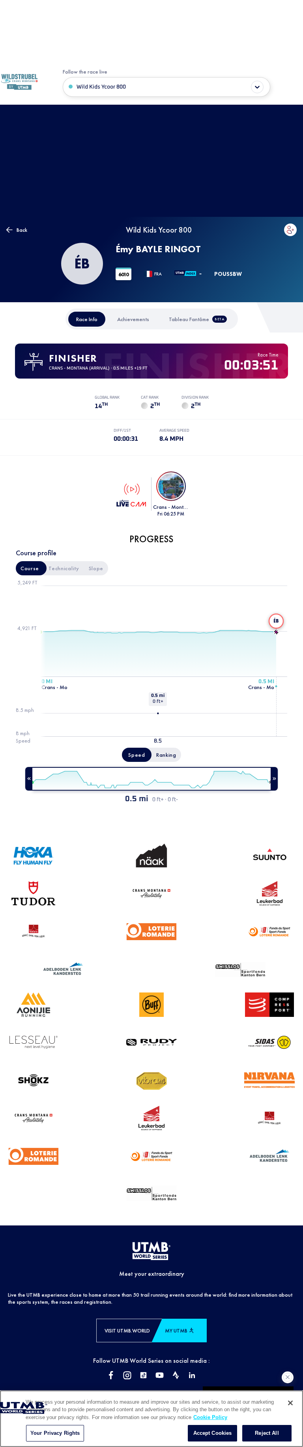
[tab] (86, 319)
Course (30, 568)
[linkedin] (192, 1376)
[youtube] (159, 1376)
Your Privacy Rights (55, 1433)
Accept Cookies (212, 1433)
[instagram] (127, 1376)
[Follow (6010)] (290, 230)
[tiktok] (143, 1376)
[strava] (176, 1376)
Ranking (166, 754)
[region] (151, 1418)
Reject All (267, 1433)
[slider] (151, 779)
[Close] (290, 1403)
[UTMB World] (151, 1251)
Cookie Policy (210, 1417)
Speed (136, 754)
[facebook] (111, 1376)
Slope (96, 568)
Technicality (64, 568)
